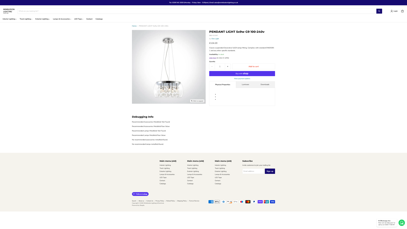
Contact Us (149, 201)
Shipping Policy (182, 201)
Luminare (245, 84)
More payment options (242, 79)
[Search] (379, 11)
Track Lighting (25, 19)
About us (141, 201)
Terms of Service (194, 201)
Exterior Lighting (42, 19)
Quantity (212, 61)
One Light (215, 39)
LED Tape (78, 19)
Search (134, 201)
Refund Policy (170, 201)
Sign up (270, 171)
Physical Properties (222, 84)
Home (134, 26)
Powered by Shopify (138, 205)
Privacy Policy (159, 201)
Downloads (265, 84)
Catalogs (99, 19)
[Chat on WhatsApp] (402, 223)
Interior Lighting (9, 19)
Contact (89, 19)
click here (212, 58)
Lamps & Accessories (61, 19)
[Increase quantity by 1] (227, 66)
